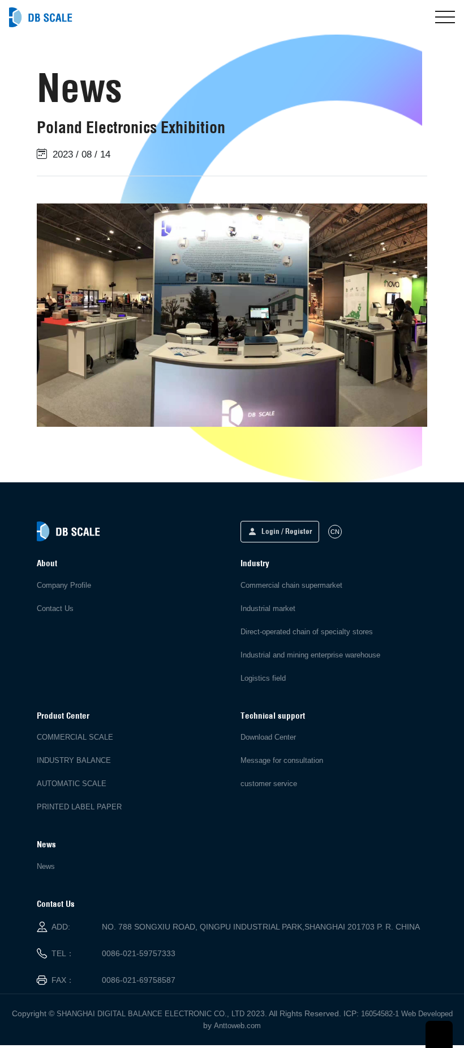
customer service (268, 783)
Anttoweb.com (237, 1025)
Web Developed (427, 1013)
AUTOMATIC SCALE (71, 783)
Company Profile (64, 585)
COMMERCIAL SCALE (75, 737)
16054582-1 (380, 1013)
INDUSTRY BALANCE (74, 760)
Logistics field (263, 678)
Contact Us (55, 608)
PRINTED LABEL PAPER (79, 807)
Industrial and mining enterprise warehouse (310, 655)
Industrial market (267, 608)
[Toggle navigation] (445, 17)
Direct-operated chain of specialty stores (306, 631)
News (46, 866)
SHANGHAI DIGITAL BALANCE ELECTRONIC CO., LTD (150, 1013)
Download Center (268, 737)
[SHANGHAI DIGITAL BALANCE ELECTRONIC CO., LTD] (40, 17)
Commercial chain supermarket (291, 585)
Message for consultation (281, 760)
